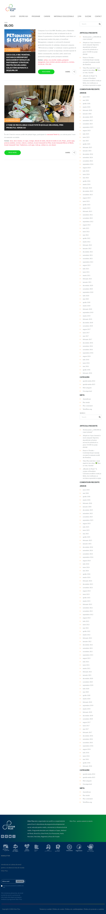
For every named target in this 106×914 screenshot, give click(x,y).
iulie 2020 (86, 295)
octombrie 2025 (88, 124)
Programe (36, 16)
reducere (24, 143)
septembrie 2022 (88, 221)
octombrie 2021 (88, 258)
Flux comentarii (88, 406)
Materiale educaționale (64, 16)
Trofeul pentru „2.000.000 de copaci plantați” (92, 38)
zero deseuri (52, 145)
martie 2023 (86, 208)
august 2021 (87, 265)
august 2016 (87, 356)
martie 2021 (86, 275)
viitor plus (48, 64)
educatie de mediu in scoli (53, 141)
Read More (46, 71)
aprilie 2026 (86, 103)
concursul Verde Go (53, 134)
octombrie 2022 (88, 218)
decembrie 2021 (88, 252)
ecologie (31, 141)
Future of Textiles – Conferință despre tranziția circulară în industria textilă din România (91, 61)
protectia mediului (9, 143)
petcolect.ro (64, 62)
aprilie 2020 (86, 302)
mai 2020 (86, 299)
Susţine (88, 16)
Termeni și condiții (46, 909)
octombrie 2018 (88, 326)
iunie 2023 (86, 201)
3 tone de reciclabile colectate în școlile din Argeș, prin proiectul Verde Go (34, 126)
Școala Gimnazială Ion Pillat (42, 143)
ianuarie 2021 (87, 282)
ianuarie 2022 (87, 248)
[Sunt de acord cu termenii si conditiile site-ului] (1, 886)
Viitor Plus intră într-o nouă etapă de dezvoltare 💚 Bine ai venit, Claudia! (92, 70)
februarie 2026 (87, 110)
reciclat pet (41, 64)
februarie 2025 (87, 147)
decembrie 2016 (88, 343)
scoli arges (31, 145)
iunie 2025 (86, 137)
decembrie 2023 (88, 191)
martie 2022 (86, 242)
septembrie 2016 (88, 353)
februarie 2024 (87, 188)
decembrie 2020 (88, 285)
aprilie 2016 (86, 370)
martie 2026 (86, 107)
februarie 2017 (87, 339)
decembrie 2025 (88, 117)
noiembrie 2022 (88, 215)
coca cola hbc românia (54, 60)
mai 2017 (86, 336)
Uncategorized (87, 391)
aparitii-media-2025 (89, 384)
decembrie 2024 (88, 154)
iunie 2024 (86, 174)
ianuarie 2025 (87, 151)
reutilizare (30, 143)
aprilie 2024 (86, 181)
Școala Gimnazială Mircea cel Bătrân (62, 143)
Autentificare (87, 399)
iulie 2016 (86, 359)
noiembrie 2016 (88, 346)
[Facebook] (2, 836)
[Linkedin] (6, 836)
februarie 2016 (87, 373)
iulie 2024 (86, 171)
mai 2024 (86, 178)
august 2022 (87, 225)
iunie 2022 (86, 231)
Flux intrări (86, 402)
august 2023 (87, 198)
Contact (98, 16)
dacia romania (18, 141)
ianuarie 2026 (87, 114)
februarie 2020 (87, 309)
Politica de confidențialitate (74, 909)
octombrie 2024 (88, 161)
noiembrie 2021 (88, 255)
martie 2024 (86, 184)
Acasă (12, 16)
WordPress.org (87, 409)
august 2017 (87, 329)
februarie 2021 (87, 279)
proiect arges (70, 141)
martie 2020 (86, 306)
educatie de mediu (40, 141)
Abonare (20, 881)
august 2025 (87, 130)
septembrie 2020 (88, 292)
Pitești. (64, 141)
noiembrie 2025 (88, 120)
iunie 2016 (86, 363)
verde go (37, 145)
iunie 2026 (86, 97)
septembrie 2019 (88, 312)
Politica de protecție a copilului (94, 909)
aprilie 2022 (86, 238)
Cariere (47, 16)
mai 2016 (86, 366)
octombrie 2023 (88, 194)
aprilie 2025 (86, 144)
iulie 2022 (86, 228)
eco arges (25, 141)
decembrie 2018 (88, 322)
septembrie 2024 (88, 164)
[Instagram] (13, 836)
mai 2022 (86, 235)
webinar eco (44, 145)
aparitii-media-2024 (89, 381)
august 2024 (87, 167)
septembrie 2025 (88, 127)
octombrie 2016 (88, 349)
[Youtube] (10, 836)
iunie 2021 (86, 272)
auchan (46, 60)
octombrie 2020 (88, 289)
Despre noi (23, 16)
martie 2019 (86, 316)
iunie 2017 (86, 332)
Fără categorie (87, 388)
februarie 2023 (87, 211)
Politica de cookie (58, 909)
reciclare (71, 62)
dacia (11, 141)
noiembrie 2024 (88, 157)
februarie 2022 (87, 245)
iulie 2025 (86, 134)
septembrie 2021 (88, 262)
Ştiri (79, 16)
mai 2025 (86, 141)
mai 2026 (86, 100)
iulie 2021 (86, 269)
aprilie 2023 (86, 204)
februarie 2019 (87, 319)
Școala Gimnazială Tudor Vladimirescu (15, 145)
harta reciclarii (50, 62)
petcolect (58, 62)
